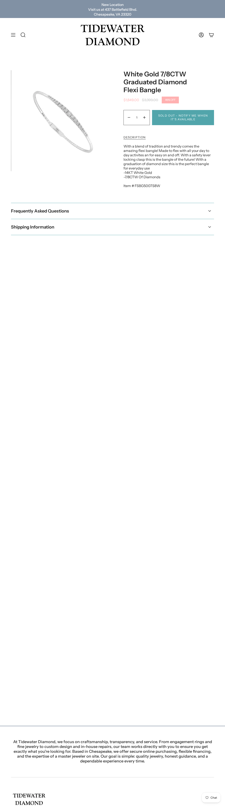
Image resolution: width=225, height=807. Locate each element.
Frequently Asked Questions (40, 211)
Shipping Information (32, 227)
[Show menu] (13, 35)
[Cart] (211, 35)
